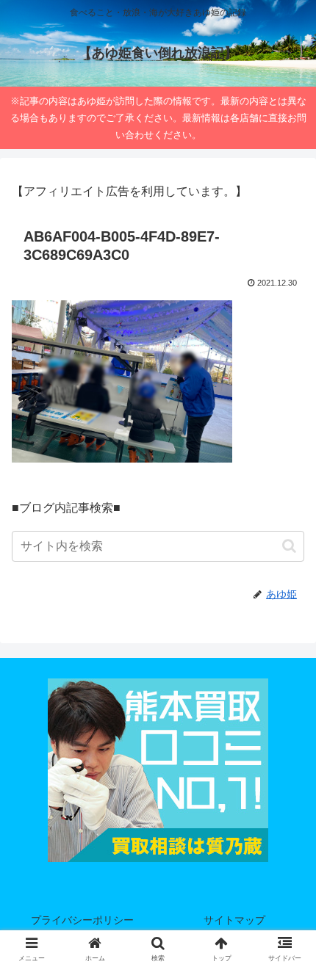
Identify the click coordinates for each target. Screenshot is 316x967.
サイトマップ (234, 920)
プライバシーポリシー (82, 920)
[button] (289, 545)
